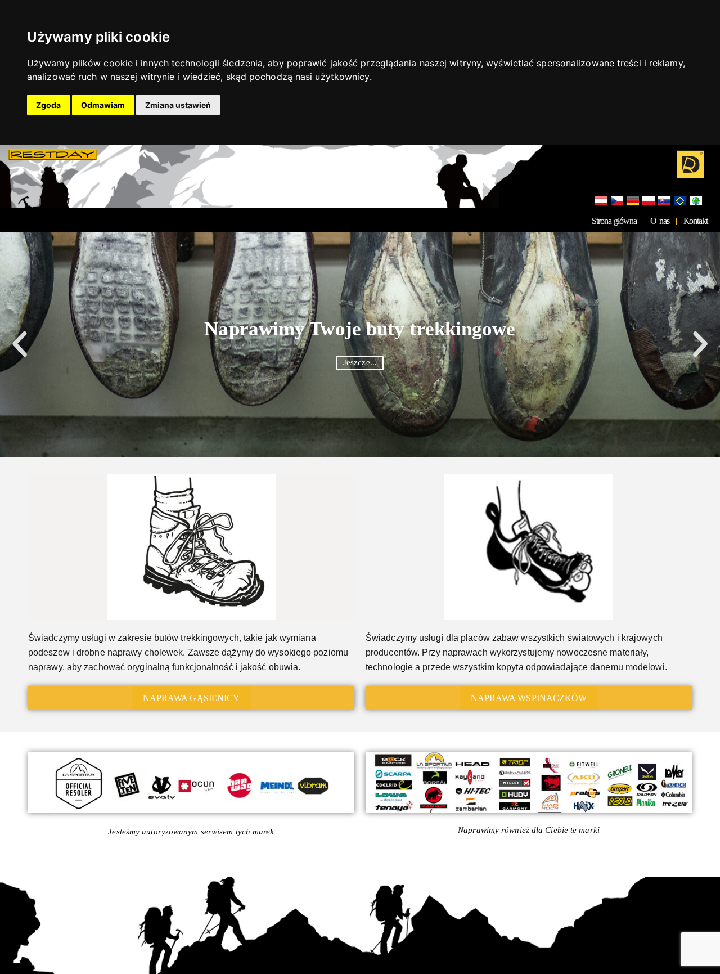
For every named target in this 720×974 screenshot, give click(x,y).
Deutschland (633, 201)
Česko (617, 201)
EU (680, 201)
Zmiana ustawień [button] (178, 105)
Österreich (601, 201)
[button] (20, 344)
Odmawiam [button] (103, 105)
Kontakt (695, 221)
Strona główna (614, 221)
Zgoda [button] (48, 105)
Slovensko (664, 201)
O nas (659, 221)
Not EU (696, 201)
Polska (648, 201)
